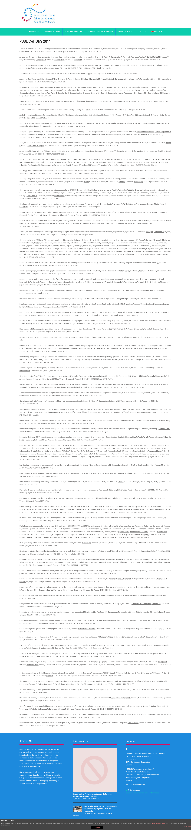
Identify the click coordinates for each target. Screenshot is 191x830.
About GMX (34, 31)
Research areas (52, 31)
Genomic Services (73, 31)
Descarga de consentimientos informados (142, 793)
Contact (142, 31)
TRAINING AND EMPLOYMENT (100, 31)
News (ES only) (125, 31)
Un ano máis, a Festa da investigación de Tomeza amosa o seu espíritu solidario (92, 795)
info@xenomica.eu (138, 784)
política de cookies (158, 823)
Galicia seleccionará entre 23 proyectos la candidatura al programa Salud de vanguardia (100, 808)
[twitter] (126, 790)
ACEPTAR (97, 828)
